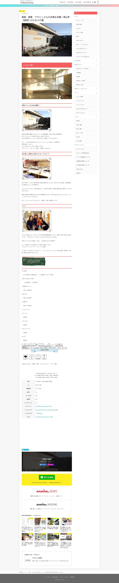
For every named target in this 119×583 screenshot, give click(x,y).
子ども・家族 (79, 32)
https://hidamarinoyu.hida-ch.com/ (43, 416)
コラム (76, 16)
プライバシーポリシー (64, 577)
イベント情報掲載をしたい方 (83, 157)
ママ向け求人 (77, 60)
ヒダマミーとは (80, 149)
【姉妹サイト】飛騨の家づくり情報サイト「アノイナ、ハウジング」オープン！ (59, 5)
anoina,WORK (78, 2)
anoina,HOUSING (87, 2)
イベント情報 (79, 96)
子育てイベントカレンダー (80, 88)
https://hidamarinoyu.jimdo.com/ (43, 406)
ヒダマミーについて (79, 144)
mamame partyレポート (82, 108)
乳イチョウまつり (80, 112)
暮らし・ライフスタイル (82, 44)
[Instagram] (92, 2)
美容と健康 (79, 24)
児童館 (78, 76)
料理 (77, 36)
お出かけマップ (78, 64)
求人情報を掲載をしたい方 (82, 165)
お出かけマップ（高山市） (82, 68)
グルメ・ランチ (80, 20)
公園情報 (78, 72)
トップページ (48, 577)
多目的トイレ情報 (80, 80)
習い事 (78, 136)
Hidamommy (62, 2)
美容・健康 (79, 124)
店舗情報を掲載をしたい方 (82, 161)
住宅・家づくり (80, 40)
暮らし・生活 (22, 11)
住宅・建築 (79, 128)
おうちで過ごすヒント (81, 48)
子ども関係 (79, 141)
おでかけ (78, 28)
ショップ (76, 116)
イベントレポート (80, 104)
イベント (76, 92)
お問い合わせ (79, 169)
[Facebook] (43, 465)
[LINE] (95, 2)
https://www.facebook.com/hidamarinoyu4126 (46, 409)
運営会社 (78, 173)
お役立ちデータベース (81, 52)
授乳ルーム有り (80, 84)
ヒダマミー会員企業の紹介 (82, 153)
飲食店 (78, 120)
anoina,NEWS (70, 2)
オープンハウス (80, 100)
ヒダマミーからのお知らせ (82, 56)
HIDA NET (60, 579)
